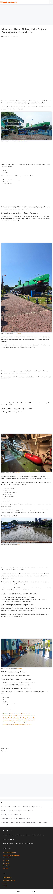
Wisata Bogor (6, 860)
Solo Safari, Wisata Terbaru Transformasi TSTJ (11, 814)
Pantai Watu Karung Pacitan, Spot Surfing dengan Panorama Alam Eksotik (17, 810)
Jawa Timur (6, 749)
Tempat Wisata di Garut (8, 858)
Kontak (4, 883)
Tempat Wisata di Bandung (9, 852)
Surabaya (5, 751)
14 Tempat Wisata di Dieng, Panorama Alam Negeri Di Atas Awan (16, 818)
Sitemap (5, 885)
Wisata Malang (6, 866)
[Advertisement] (26, 15)
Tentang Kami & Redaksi (9, 880)
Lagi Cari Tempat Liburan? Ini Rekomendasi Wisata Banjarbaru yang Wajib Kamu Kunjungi (21, 806)
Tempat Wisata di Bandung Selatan (11, 855)
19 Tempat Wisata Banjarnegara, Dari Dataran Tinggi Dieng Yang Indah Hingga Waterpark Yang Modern (24, 822)
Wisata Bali (5, 868)
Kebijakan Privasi (7, 877)
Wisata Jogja (6, 863)
